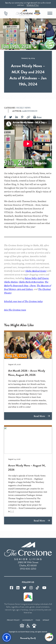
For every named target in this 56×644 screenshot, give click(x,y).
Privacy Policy (13, 620)
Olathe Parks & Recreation (31, 281)
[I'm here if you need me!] (49, 637)
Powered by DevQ (28, 638)
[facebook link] (11, 587)
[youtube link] (44, 587)
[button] (7, 637)
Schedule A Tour (33, 5)
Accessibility (27, 620)
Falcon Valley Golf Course (37, 278)
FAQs (38, 620)
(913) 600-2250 (28, 568)
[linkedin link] (17, 587)
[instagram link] (31, 587)
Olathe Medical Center (35, 271)
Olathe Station (11, 281)
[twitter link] (24, 587)
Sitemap (46, 620)
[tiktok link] (37, 587)
